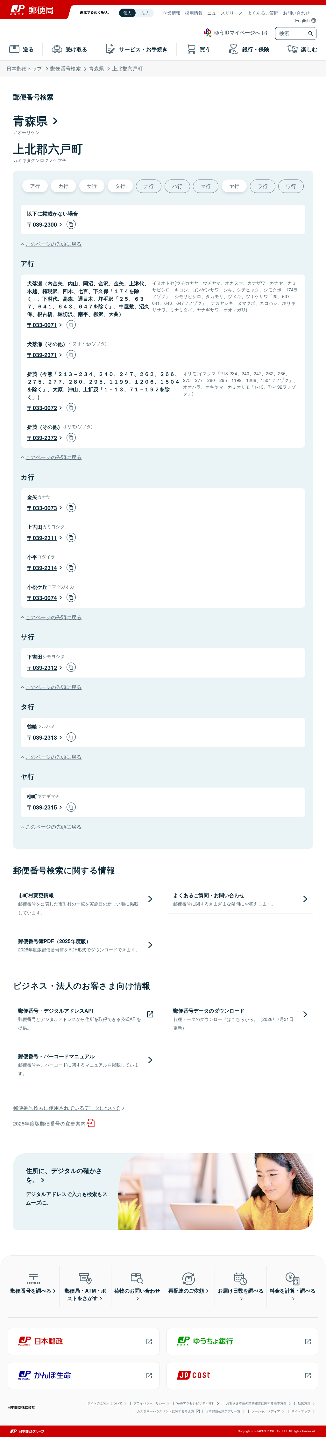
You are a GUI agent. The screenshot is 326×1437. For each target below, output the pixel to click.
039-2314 (45, 568)
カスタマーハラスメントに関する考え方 (165, 1411)
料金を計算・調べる (292, 1290)
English (302, 20)
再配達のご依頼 (186, 1290)
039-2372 (45, 438)
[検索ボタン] (311, 33)
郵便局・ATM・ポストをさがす (85, 1294)
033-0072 (45, 408)
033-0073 (45, 508)
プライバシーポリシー (149, 1403)
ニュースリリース (225, 13)
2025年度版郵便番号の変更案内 (49, 1123)
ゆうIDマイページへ (237, 32)
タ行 (120, 185)
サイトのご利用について (104, 1403)
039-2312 (45, 668)
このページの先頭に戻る (53, 243)
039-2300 (45, 224)
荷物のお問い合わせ (137, 1290)
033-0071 (45, 325)
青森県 (96, 68)
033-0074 (45, 598)
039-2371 (45, 355)
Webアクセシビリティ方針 (195, 1403)
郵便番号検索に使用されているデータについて (66, 1107)
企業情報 (172, 13)
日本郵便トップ (24, 68)
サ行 (92, 185)
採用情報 (194, 13)
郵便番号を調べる (31, 1290)
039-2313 (45, 737)
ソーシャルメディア (266, 1411)
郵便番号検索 (65, 68)
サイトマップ (300, 1411)
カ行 (63, 185)
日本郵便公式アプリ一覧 (222, 1411)
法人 (145, 13)
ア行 (35, 185)
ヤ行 (234, 185)
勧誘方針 (304, 1403)
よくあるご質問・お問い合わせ (278, 13)
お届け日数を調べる (241, 1290)
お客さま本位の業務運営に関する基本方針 (256, 1403)
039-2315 (45, 807)
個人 (127, 13)
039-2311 (45, 538)
